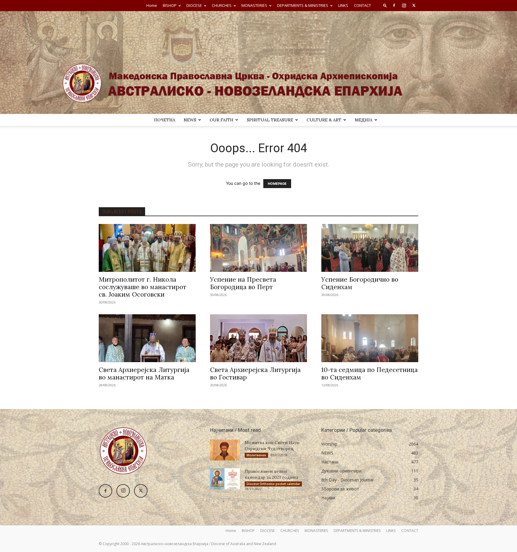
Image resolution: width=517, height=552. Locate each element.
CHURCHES (222, 5)
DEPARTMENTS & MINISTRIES (302, 5)
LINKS (343, 5)
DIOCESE (194, 5)
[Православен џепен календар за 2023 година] (225, 478)
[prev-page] (214, 501)
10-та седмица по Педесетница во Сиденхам (369, 373)
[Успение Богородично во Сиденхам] (369, 248)
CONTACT (362, 5)
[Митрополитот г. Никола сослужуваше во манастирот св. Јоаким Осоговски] (147, 248)
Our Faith (221, 120)
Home (151, 5)
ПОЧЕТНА (164, 120)
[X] (413, 5)
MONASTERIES (254, 5)
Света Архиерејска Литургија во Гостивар (255, 373)
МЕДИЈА (363, 120)
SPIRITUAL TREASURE (270, 120)
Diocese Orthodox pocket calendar (273, 484)
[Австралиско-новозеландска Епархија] (258, 62)
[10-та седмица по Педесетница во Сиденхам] (369, 338)
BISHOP (170, 5)
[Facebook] (394, 5)
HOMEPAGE (277, 184)
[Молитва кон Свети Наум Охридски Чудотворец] (225, 450)
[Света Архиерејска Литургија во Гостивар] (258, 338)
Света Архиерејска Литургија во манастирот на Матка (144, 373)
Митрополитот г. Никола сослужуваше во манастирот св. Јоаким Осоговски (142, 286)
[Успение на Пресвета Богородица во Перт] (258, 248)
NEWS (190, 120)
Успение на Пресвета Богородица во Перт (243, 283)
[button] (385, 5)
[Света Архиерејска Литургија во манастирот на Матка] (147, 338)
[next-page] (223, 501)
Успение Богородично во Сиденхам (359, 283)
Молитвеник (256, 455)
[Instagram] (403, 5)
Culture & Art (324, 120)
